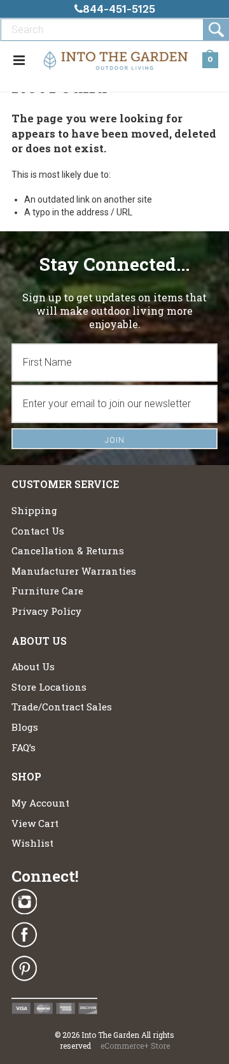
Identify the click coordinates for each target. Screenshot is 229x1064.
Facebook (24, 935)
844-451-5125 (119, 9)
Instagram (24, 902)
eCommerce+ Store (135, 1045)
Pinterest (24, 968)
